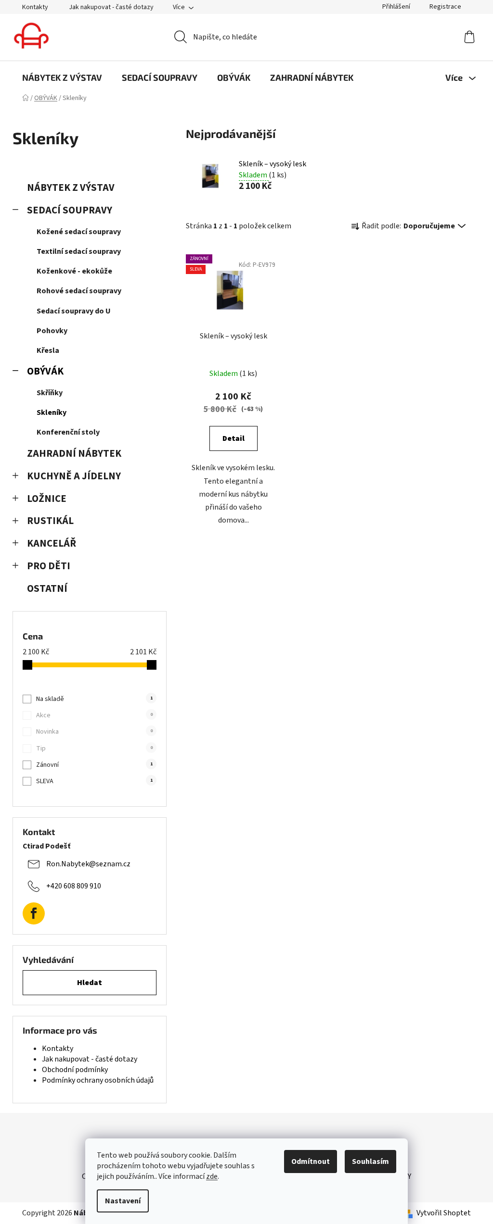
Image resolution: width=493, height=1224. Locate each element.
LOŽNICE (46, 499)
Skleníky (51, 412)
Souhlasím (370, 1161)
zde (212, 1176)
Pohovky (52, 330)
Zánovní (94, 765)
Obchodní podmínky (75, 1069)
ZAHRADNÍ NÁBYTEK (74, 454)
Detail (233, 438)
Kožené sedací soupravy (79, 231)
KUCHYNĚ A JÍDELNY (74, 476)
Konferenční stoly (68, 432)
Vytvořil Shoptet (443, 1213)
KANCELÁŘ (51, 543)
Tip (94, 748)
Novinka (94, 732)
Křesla (48, 350)
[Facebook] (34, 913)
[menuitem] (62, 77)
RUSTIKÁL (50, 521)
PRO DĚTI (48, 566)
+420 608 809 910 (73, 886)
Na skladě (94, 699)
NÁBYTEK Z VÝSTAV (71, 188)
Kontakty (35, 7)
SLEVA (94, 781)
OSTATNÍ (47, 589)
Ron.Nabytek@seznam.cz (88, 864)
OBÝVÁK (45, 371)
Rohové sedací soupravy (79, 291)
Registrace (445, 7)
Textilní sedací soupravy (79, 251)
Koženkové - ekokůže (74, 271)
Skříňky (50, 392)
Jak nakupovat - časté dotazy (111, 7)
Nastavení (123, 1201)
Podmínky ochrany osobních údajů (98, 1080)
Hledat (89, 982)
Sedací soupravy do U (74, 311)
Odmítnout (310, 1161)
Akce (94, 715)
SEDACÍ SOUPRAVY (69, 210)
